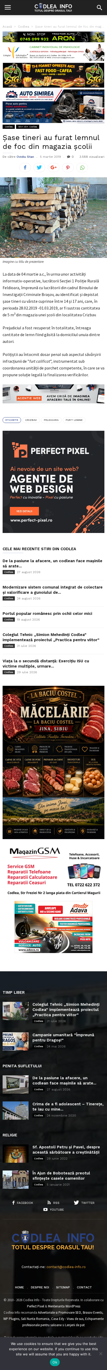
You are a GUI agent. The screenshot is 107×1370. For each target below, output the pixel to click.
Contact (84, 1287)
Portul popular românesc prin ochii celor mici (47, 613)
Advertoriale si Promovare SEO (59, 1312)
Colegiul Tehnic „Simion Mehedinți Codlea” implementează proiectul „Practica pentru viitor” (65, 1009)
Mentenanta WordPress (64, 1306)
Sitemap (63, 1287)
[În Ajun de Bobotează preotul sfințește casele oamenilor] (16, 1180)
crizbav (31, 420)
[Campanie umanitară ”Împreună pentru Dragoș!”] (16, 1041)
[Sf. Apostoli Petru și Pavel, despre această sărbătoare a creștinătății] (16, 1153)
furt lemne (74, 420)
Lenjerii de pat (75, 1325)
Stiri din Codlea (27, 126)
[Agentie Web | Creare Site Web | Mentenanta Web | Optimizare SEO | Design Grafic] (53, 407)
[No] (100, 1353)
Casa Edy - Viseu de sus (67, 1319)
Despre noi (40, 1287)
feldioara (51, 420)
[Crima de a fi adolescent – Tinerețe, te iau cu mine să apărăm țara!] (16, 1110)
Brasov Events (92, 1312)
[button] (99, 7)
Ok (54, 1362)
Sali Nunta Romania (35, 1319)
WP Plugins (11, 1319)
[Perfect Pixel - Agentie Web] (53, 532)
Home (19, 1287)
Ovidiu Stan (25, 157)
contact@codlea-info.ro (66, 1267)
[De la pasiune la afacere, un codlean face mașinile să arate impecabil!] (16, 1084)
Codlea (9, 126)
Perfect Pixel (35, 1306)
